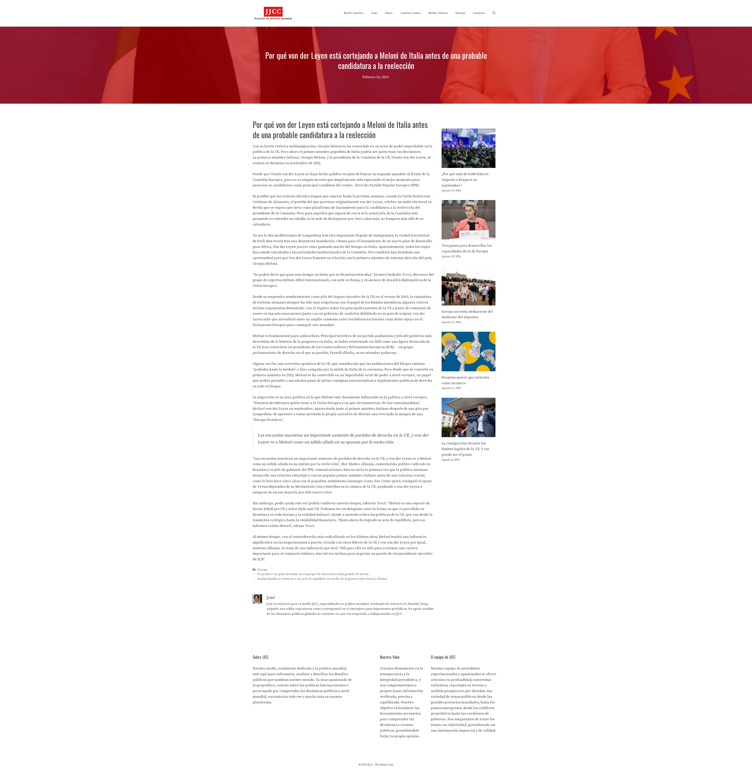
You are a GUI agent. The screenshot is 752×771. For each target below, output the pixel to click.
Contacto (479, 13)
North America (353, 13)
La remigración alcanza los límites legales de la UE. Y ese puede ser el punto (465, 449)
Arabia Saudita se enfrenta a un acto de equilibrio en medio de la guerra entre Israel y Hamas (322, 579)
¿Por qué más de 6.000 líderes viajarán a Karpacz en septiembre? (465, 180)
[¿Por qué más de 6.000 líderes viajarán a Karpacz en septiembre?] (468, 165)
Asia (374, 13)
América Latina (410, 13)
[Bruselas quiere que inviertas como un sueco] (468, 368)
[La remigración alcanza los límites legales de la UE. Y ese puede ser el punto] (468, 434)
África (389, 13)
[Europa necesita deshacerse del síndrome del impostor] (468, 302)
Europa (460, 13)
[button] (494, 13)
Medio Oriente (438, 13)
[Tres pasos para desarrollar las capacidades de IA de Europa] (468, 236)
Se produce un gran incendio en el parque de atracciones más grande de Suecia (313, 574)
